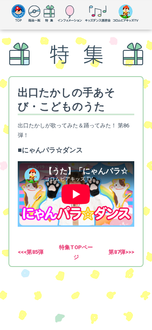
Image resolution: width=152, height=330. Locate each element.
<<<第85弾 (30, 252)
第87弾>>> (121, 252)
